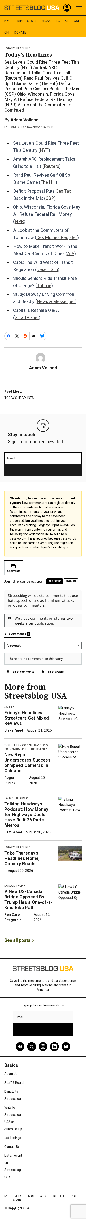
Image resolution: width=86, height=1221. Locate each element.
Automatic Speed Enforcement (26, 749)
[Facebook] (20, 1046)
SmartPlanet (27, 317)
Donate (20, 32)
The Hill (48, 182)
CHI (6, 32)
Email (11, 458)
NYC (7, 21)
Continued (14, 110)
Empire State (26, 21)
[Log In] (67, 8)
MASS (46, 21)
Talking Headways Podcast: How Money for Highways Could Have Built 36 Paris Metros (26, 814)
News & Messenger (56, 301)
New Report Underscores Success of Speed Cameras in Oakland (27, 762)
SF (67, 21)
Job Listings (12, 1138)
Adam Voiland (24, 120)
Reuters (51, 166)
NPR (19, 221)
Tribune (44, 285)
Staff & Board (14, 1082)
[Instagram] (43, 1046)
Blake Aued (13, 730)
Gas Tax (63, 191)
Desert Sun (47, 269)
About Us (10, 1073)
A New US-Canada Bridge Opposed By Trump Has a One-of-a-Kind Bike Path (28, 899)
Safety (9, 707)
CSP (50, 198)
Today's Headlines (17, 48)
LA (58, 21)
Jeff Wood (13, 832)
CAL (77, 21)
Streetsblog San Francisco (27, 745)
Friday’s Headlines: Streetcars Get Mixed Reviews (26, 718)
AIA (70, 253)
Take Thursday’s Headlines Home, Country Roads (22, 858)
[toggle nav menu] (79, 7)
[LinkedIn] (54, 1046)
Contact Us (12, 1146)
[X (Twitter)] (31, 1046)
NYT (44, 150)
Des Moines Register (56, 237)
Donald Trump (14, 885)
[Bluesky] (66, 1046)
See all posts (17, 940)
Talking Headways (17, 798)
